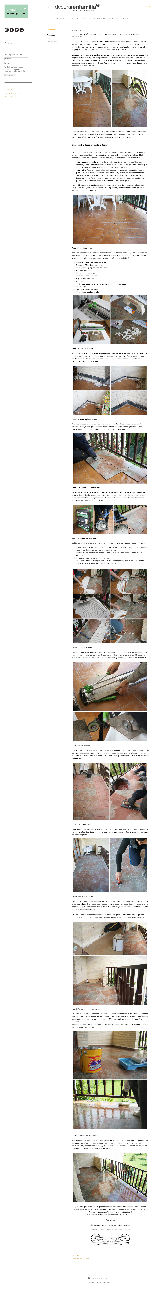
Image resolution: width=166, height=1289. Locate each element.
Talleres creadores (98, 19)
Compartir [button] (51, 30)
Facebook (93, 1230)
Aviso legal (9, 90)
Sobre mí (69, 19)
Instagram (119, 1230)
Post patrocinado (54, 42)
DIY (48, 39)
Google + (127, 1230)
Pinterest (109, 1230)
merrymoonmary (105, 1282)
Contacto (124, 19)
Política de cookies (12, 97)
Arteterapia (81, 19)
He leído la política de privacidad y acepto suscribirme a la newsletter (15, 69)
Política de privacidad (13, 93)
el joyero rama (132, 495)
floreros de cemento (118, 495)
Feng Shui (114, 19)
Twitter (101, 1230)
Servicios (59, 19)
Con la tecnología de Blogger (101, 1278)
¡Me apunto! (10, 75)
